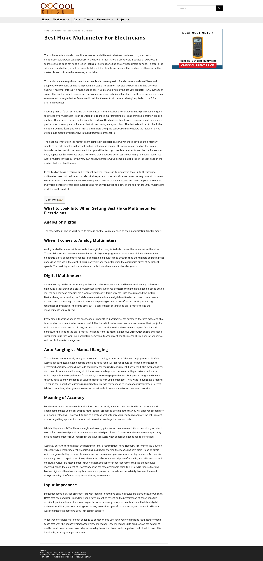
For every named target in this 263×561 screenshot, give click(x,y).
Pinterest (75, 553)
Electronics (103, 19)
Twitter (60, 553)
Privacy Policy (58, 557)
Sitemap (43, 550)
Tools (87, 19)
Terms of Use (45, 557)
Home (45, 19)
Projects (122, 19)
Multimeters (60, 19)
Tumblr (68, 553)
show (60, 200)
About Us (79, 557)
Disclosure (69, 557)
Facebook (44, 553)
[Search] (219, 8)
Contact (88, 557)
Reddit (83, 553)
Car (76, 19)
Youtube (52, 553)
